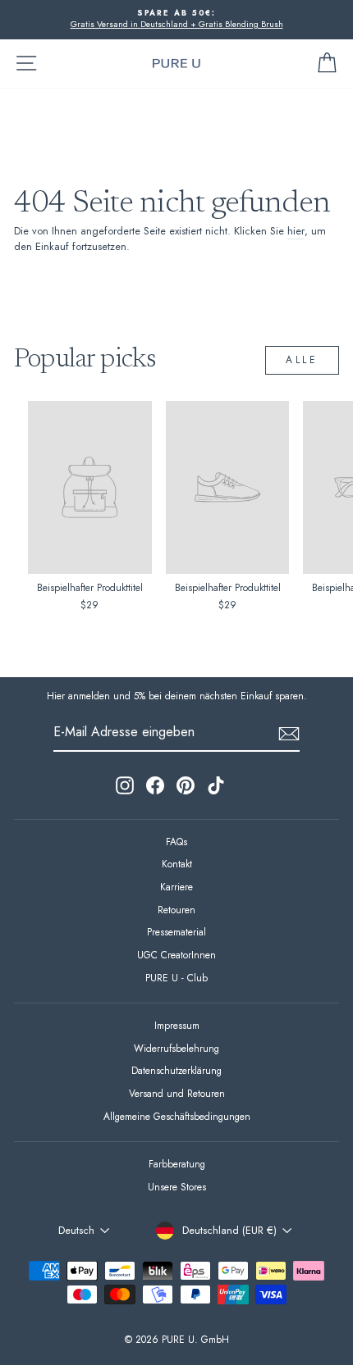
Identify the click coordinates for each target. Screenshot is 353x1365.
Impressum (176, 1025)
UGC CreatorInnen (176, 955)
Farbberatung (177, 1164)
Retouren (176, 910)
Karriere (176, 887)
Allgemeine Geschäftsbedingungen (176, 1116)
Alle (302, 360)
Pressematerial (176, 932)
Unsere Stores (177, 1187)
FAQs (176, 842)
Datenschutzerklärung (176, 1070)
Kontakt (177, 864)
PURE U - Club (176, 978)
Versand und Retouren (177, 1093)
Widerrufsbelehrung (176, 1048)
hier (296, 231)
